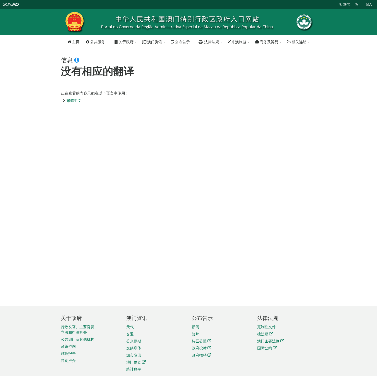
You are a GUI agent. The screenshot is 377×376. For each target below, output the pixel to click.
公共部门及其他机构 (77, 339)
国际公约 (264, 347)
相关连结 (299, 41)
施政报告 (68, 353)
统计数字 (133, 369)
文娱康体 (133, 347)
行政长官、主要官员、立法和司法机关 (79, 329)
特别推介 (68, 360)
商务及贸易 (269, 41)
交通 (130, 334)
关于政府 (126, 41)
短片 (195, 334)
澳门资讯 (154, 41)
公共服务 (97, 41)
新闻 (195, 326)
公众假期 (133, 340)
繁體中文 (74, 100)
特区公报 (199, 340)
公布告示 (182, 41)
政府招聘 (199, 355)
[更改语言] (356, 4)
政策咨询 (68, 346)
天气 (130, 326)
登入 (369, 4)
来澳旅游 (239, 41)
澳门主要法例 (268, 340)
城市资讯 (133, 355)
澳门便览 (133, 362)
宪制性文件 (266, 326)
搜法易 (262, 334)
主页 (75, 41)
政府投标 (199, 347)
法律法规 (211, 41)
